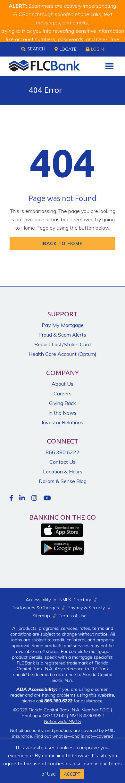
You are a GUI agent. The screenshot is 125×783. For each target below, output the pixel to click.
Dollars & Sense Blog (63, 481)
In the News (62, 412)
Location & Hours (62, 471)
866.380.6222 (62, 452)
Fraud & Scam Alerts (62, 334)
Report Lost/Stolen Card (62, 344)
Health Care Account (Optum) (62, 354)
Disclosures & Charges (35, 608)
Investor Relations (62, 422)
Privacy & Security (86, 608)
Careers (62, 393)
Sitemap (41, 616)
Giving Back (62, 403)
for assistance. (74, 701)
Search (36, 49)
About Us (62, 384)
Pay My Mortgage (63, 325)
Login (97, 49)
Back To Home (62, 243)
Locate (68, 49)
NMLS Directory (75, 600)
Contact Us (62, 462)
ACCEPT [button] (72, 774)
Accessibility (38, 600)
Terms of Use (73, 616)
